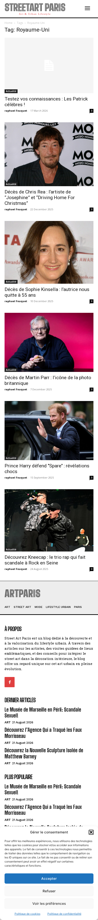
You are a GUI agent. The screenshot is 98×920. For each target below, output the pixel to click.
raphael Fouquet (16, 110)
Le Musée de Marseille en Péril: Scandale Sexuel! (43, 713)
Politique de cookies (27, 913)
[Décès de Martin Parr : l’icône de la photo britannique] (49, 342)
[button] (91, 832)
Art (8, 722)
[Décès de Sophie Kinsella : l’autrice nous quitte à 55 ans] (49, 252)
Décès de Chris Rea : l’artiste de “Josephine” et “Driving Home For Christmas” (40, 197)
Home (9, 23)
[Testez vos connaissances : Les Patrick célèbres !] (49, 65)
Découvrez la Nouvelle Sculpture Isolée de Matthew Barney (44, 753)
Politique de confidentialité (64, 913)
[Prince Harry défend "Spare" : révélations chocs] (49, 430)
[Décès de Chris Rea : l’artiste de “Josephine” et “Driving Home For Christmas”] (49, 154)
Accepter (49, 878)
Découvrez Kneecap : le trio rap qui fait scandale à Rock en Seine (45, 560)
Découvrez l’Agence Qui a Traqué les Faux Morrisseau (43, 810)
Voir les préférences (49, 903)
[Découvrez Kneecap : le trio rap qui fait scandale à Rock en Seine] (49, 520)
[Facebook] (10, 682)
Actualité (11, 91)
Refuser (49, 891)
